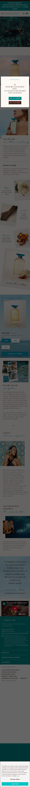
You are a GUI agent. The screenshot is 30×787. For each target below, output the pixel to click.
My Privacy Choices (15, 779)
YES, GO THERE (15, 98)
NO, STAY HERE (15, 102)
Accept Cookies (15, 784)
